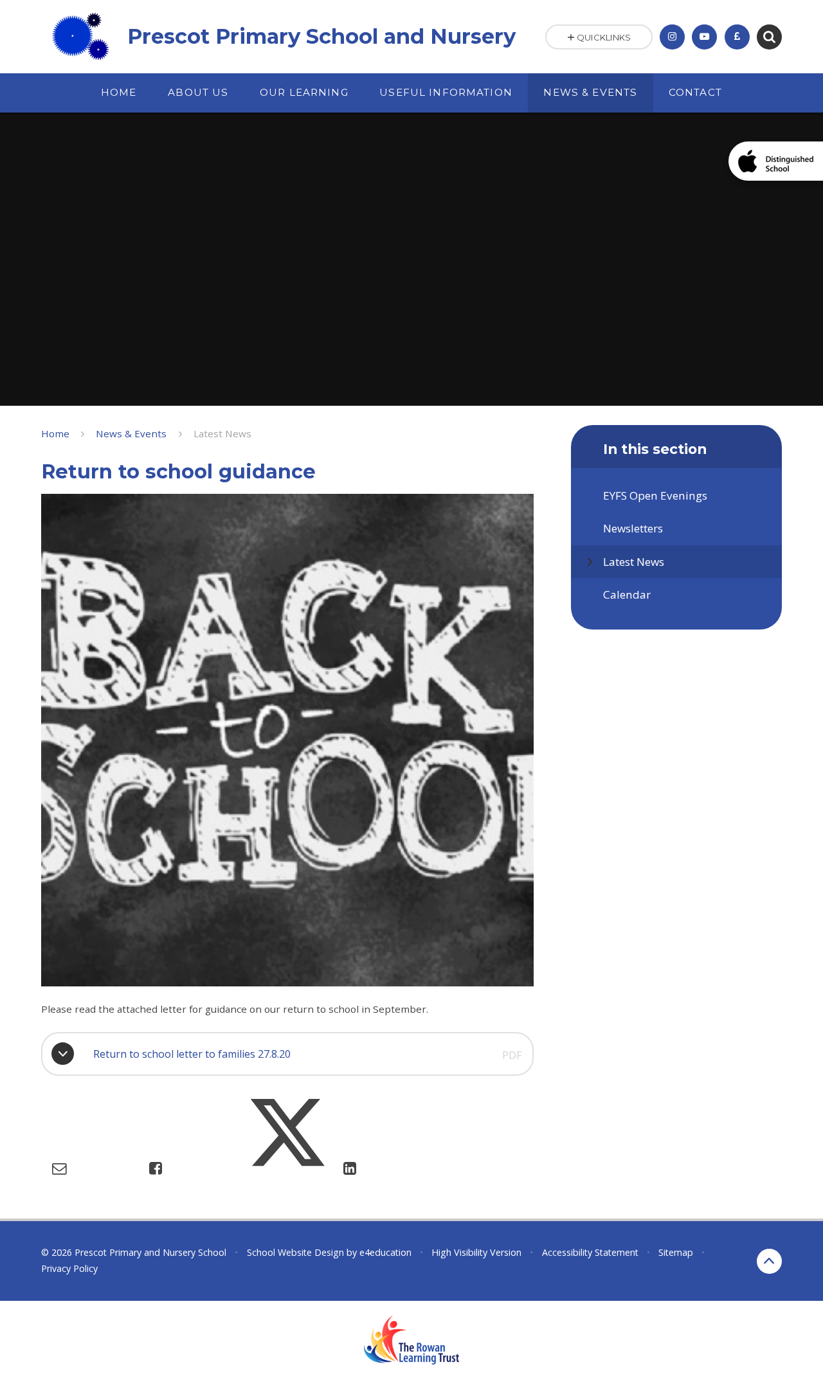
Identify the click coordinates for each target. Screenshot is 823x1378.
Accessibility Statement (590, 1252)
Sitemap (675, 1252)
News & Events (131, 433)
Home (55, 433)
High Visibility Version (476, 1252)
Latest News (222, 433)
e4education (385, 1252)
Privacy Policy (69, 1268)
